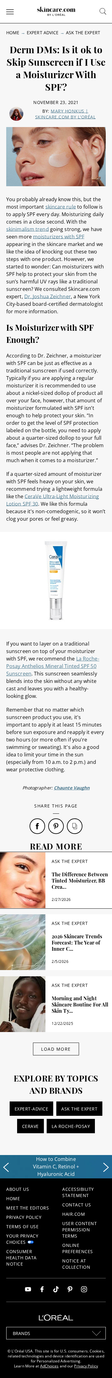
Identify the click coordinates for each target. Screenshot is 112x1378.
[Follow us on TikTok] (56, 1290)
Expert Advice (42, 33)
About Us (17, 1189)
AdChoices (49, 1366)
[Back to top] (98, 1364)
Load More (56, 1049)
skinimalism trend (27, 229)
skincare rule (60, 206)
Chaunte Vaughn (72, 788)
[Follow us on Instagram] (84, 1290)
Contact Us (76, 1205)
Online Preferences (77, 1248)
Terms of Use (22, 1226)
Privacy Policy (23, 1217)
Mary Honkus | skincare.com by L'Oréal (65, 114)
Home (12, 33)
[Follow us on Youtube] (28, 1290)
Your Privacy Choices (22, 1239)
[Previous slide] (6, 1167)
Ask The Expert (83, 33)
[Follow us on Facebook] (42, 1290)
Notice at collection (76, 1264)
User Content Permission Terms (79, 1229)
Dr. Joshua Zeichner (47, 296)
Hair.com (73, 1214)
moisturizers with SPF (58, 236)
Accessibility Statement (78, 1192)
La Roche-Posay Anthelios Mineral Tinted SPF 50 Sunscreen (52, 666)
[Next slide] (106, 1167)
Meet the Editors (27, 1208)
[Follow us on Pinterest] (70, 1290)
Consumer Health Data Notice (21, 1257)
